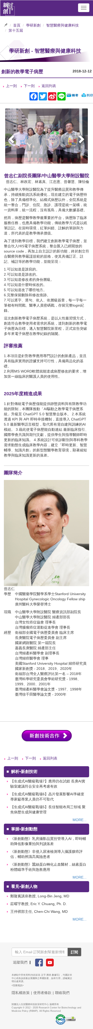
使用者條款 (42, 993)
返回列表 (49, 86)
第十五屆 (16, 30)
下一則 (29, 86)
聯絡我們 (62, 993)
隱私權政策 (21, 993)
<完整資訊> (18, 985)
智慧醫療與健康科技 (62, 25)
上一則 (11, 86)
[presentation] (12, 140)
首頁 (16, 25)
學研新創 (33, 25)
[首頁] (9, 7)
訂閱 (74, 952)
